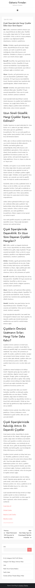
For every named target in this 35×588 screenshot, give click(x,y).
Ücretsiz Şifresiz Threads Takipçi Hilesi (13, 576)
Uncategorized (8, 523)
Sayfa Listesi (6, 572)
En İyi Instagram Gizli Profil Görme (12, 558)
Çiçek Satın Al (7, 506)
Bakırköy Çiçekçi (7, 519)
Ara (4, 547)
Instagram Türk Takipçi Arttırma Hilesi (13, 562)
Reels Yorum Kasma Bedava (10, 569)
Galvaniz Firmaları (17, 2)
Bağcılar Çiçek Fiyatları (9, 514)
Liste (4, 565)
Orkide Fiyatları (7, 510)
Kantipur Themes (23, 586)
